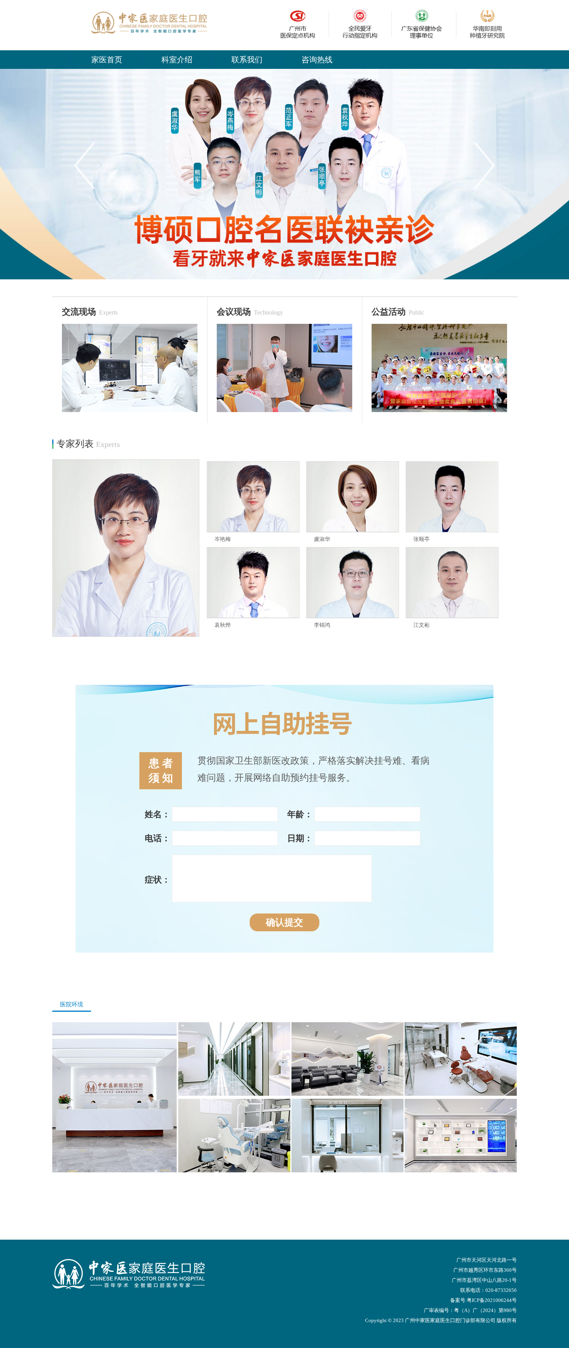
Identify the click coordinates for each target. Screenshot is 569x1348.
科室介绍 (176, 59)
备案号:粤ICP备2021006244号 (483, 1300)
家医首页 (106, 59)
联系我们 (246, 59)
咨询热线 (317, 59)
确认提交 (284, 922)
